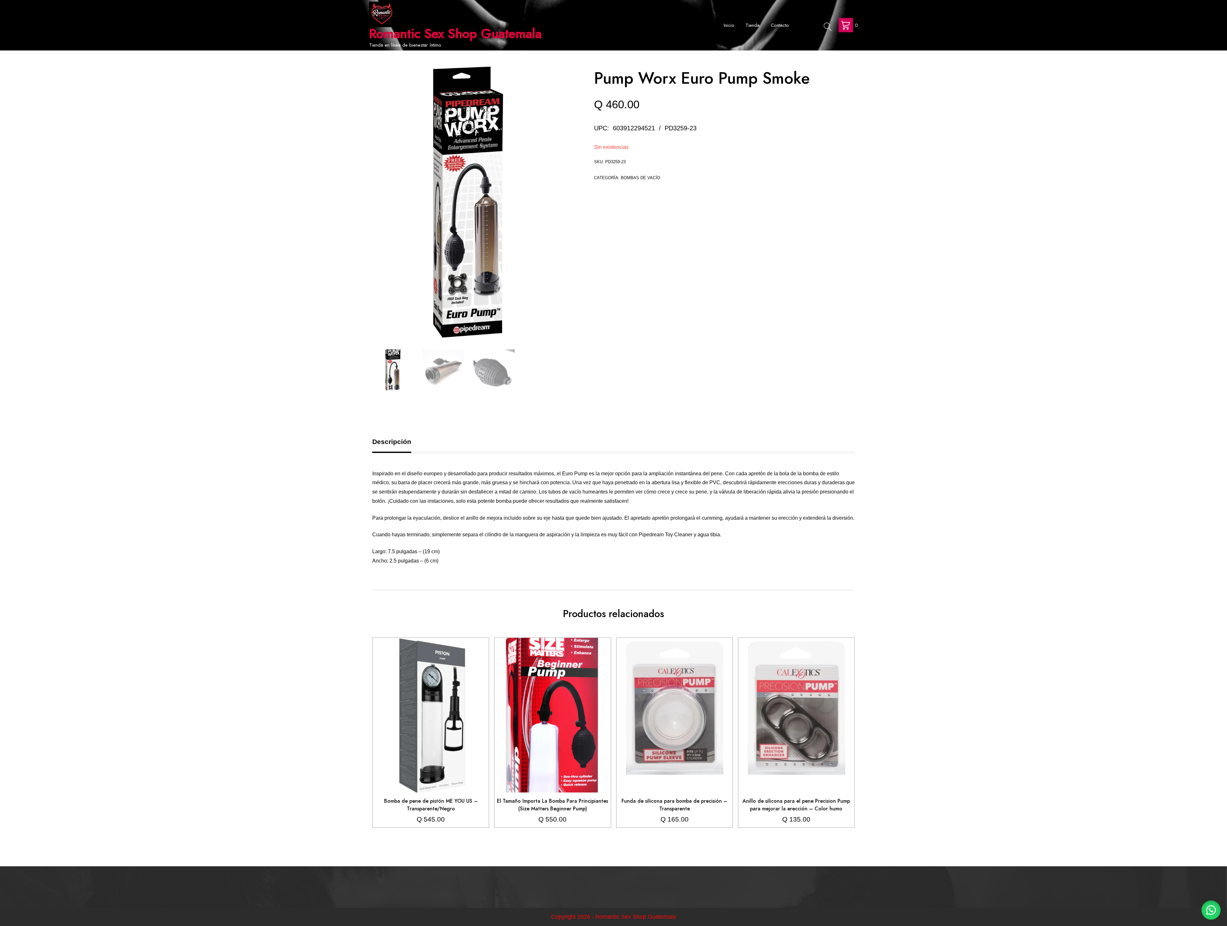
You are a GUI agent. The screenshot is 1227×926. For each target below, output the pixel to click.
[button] (1211, 910)
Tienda (752, 25)
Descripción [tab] (391, 441)
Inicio (729, 25)
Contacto (780, 25)
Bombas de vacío (640, 177)
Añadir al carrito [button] (430, 701)
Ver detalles (431, 720)
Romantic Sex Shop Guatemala (455, 33)
